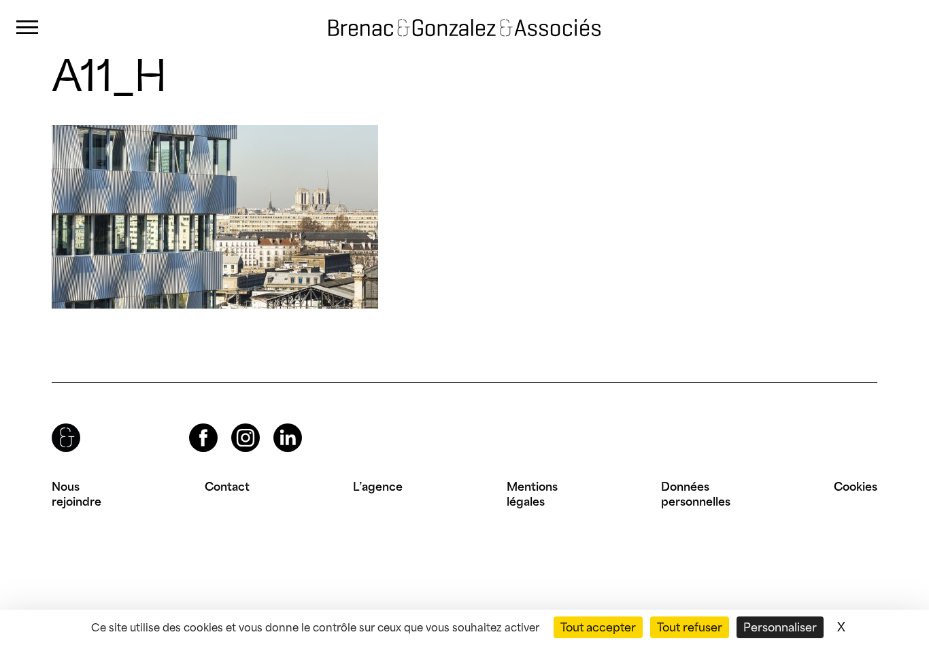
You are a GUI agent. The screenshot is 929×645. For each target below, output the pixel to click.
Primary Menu (27, 27)
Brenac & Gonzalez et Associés (443, 15)
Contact (227, 486)
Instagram (233, 423)
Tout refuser (689, 627)
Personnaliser (780, 627)
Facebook (192, 423)
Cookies (855, 486)
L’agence (378, 486)
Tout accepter (598, 627)
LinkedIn (275, 423)
